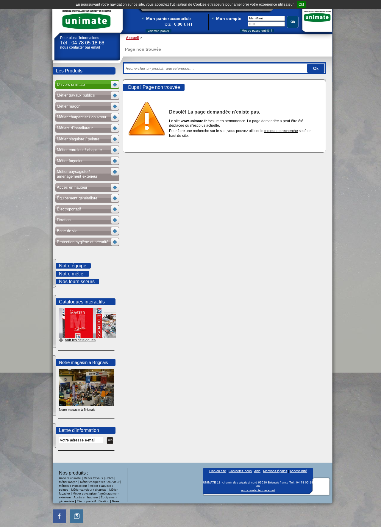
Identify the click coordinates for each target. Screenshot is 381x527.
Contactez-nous (240, 471)
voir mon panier (158, 30)
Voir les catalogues (80, 340)
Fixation (104, 501)
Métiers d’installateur (73, 485)
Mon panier (157, 18)
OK (110, 440)
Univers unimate (70, 478)
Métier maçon (68, 481)
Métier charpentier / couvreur (99, 481)
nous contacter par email (80, 47)
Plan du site (217, 471)
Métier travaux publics (98, 478)
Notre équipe (72, 265)
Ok (293, 22)
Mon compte (228, 18)
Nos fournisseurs (77, 281)
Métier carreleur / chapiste (89, 489)
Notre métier (72, 273)
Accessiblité (298, 471)
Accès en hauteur (86, 497)
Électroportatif (87, 501)
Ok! (301, 4)
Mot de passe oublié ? (257, 30)
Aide (257, 471)
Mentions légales (275, 471)
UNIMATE (86, 20)
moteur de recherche (281, 131)
